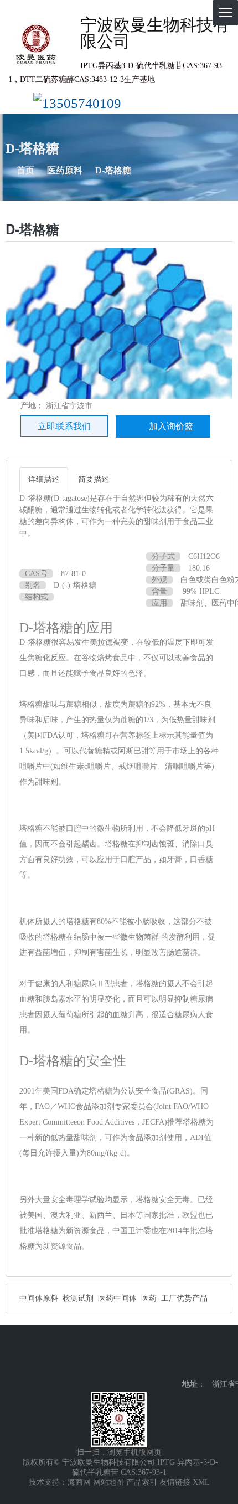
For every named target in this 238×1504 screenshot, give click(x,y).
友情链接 (174, 1482)
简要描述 (93, 479)
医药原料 (64, 170)
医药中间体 (117, 1298)
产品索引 (141, 1482)
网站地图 (108, 1482)
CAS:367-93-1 (144, 1472)
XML (201, 1482)
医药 (149, 1298)
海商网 (79, 1482)
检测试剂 (78, 1298)
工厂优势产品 (184, 1298)
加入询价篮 (171, 426)
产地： (32, 406)
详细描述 (43, 479)
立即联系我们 (64, 426)
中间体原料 (38, 1298)
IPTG (166, 1462)
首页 (25, 170)
